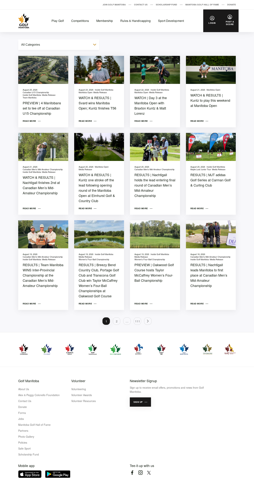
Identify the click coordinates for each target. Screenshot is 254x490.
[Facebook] (132, 472)
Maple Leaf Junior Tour (200, 169)
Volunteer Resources (83, 401)
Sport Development (171, 21)
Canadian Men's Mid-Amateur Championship (43, 169)
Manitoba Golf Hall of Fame (202, 4)
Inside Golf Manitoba (32, 95)
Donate (231, 4)
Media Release (48, 95)
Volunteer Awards (81, 395)
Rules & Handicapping (135, 21)
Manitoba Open (85, 92)
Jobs (21, 419)
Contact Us (140, 4)
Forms (22, 413)
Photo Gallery (26, 436)
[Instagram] (140, 472)
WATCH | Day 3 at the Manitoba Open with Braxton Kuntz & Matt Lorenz (150, 105)
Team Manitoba (29, 97)
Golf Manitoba (28, 380)
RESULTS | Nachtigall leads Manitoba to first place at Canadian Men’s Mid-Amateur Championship (208, 275)
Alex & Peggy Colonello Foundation (39, 395)
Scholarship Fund (166, 4)
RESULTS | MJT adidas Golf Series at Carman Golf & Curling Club (210, 179)
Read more (29, 121)
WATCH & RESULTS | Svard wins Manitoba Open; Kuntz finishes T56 (97, 102)
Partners (23, 430)
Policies (22, 442)
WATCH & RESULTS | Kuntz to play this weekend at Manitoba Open (210, 100)
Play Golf (58, 21)
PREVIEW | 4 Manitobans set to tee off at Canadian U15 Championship (42, 108)
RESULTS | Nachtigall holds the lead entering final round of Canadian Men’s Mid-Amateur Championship (154, 185)
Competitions (80, 21)
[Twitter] (149, 472)
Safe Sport (24, 448)
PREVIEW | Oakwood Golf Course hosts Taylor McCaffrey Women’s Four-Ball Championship (154, 272)
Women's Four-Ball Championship (94, 259)
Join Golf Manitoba (114, 4)
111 (137, 321)
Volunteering (78, 389)
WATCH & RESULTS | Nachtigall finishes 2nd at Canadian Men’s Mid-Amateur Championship (41, 185)
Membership (104, 21)
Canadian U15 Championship (36, 92)
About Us (23, 389)
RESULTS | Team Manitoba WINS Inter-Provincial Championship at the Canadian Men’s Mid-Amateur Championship (43, 275)
